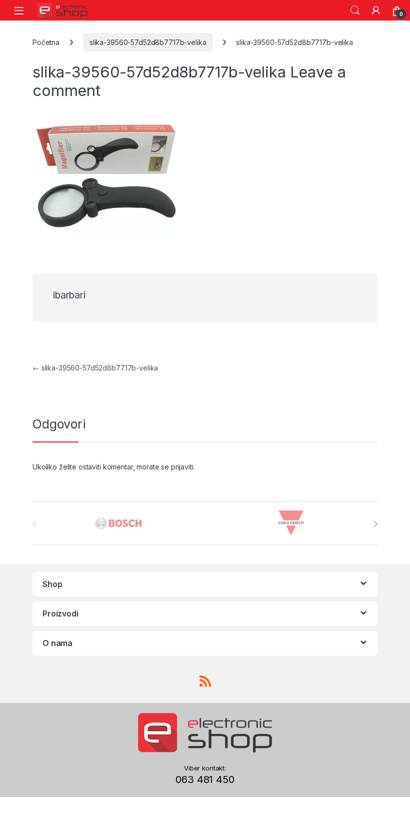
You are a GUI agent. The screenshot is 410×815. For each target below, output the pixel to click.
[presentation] (375, 524)
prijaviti (182, 466)
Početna (46, 42)
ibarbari (69, 295)
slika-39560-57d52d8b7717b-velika (148, 42)
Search (355, 10)
